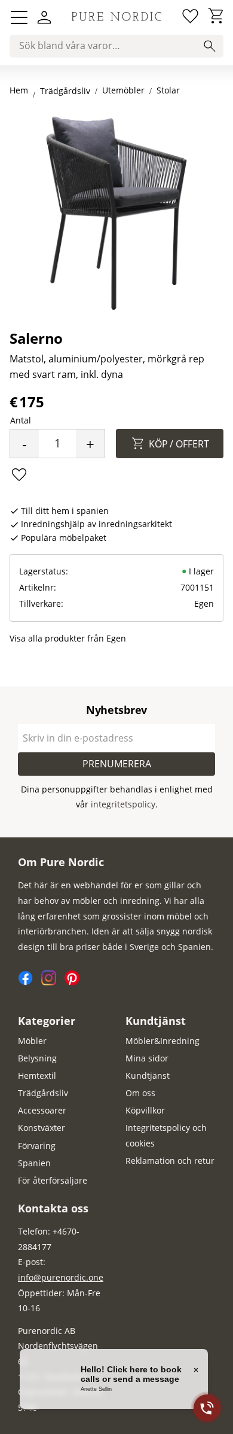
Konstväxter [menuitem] (41, 1127)
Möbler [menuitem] (32, 1040)
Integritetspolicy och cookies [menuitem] (166, 1135)
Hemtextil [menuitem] (37, 1075)
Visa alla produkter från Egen (68, 638)
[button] (19, 17)
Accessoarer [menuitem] (42, 1110)
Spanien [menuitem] (34, 1163)
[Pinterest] (75, 982)
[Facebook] (29, 982)
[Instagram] (53, 982)
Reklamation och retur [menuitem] (169, 1160)
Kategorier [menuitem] (46, 1020)
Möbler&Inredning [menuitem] (162, 1040)
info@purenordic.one (60, 1277)
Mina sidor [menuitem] (146, 1058)
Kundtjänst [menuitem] (155, 1020)
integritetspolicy (123, 804)
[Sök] (210, 46)
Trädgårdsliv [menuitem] (43, 1093)
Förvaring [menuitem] (37, 1145)
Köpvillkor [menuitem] (145, 1110)
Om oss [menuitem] (140, 1093)
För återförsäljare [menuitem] (52, 1180)
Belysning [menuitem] (37, 1058)
